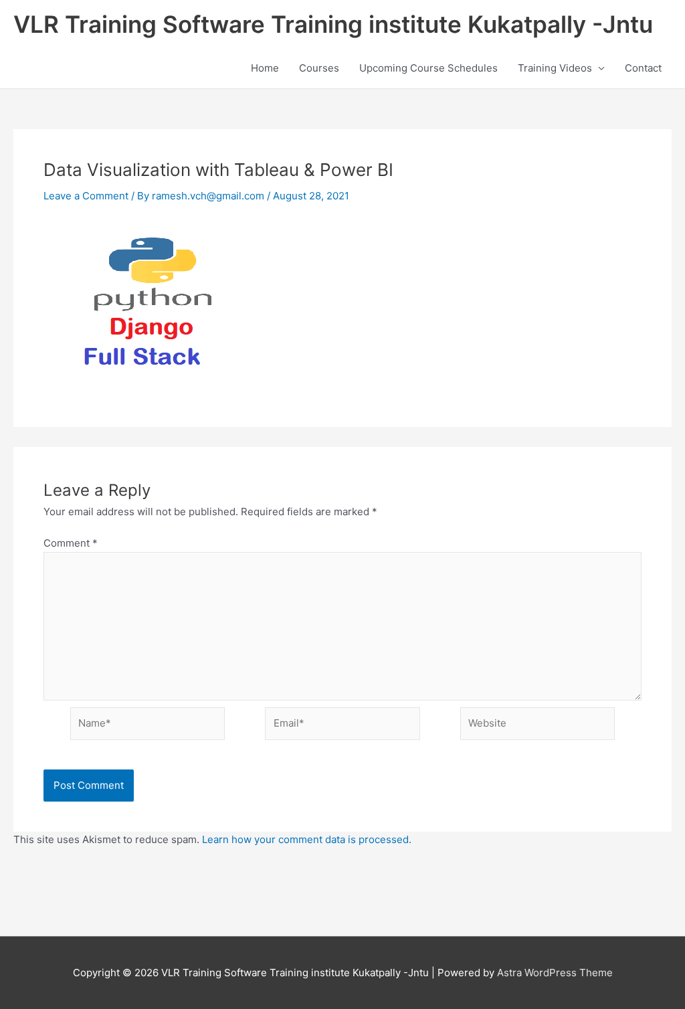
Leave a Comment (85, 195)
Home (265, 68)
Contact (643, 68)
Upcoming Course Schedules (428, 68)
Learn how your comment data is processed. (306, 839)
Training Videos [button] (555, 68)
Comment (70, 543)
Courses (319, 68)
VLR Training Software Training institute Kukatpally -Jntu (333, 24)
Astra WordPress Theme (555, 972)
